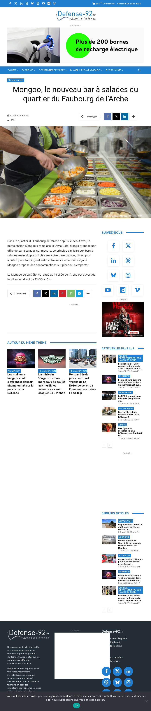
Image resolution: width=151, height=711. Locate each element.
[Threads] (26, 3)
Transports (125, 392)
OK (76, 705)
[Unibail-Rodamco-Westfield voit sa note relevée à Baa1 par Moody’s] (109, 539)
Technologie (126, 408)
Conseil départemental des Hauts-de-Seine (130, 358)
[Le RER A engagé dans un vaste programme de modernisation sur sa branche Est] (109, 395)
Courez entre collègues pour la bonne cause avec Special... (130, 561)
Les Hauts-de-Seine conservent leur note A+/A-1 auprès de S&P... (130, 366)
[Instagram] (38, 3)
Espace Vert (126, 521)
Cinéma (123, 425)
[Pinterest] (62, 293)
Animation (14, 370)
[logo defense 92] (76, 15)
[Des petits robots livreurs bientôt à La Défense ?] (109, 411)
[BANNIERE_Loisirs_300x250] (123, 319)
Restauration (15, 80)
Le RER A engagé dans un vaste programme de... (129, 398)
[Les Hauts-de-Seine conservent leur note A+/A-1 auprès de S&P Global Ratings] (109, 359)
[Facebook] (10, 3)
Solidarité (125, 555)
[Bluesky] (32, 3)
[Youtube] (43, 3)
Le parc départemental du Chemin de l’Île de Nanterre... (130, 527)
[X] (116, 116)
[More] (133, 116)
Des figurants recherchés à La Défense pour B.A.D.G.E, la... (130, 432)
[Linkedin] (21, 3)
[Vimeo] (54, 3)
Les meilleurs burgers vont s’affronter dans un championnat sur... (129, 382)
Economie (124, 537)
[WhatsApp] (71, 293)
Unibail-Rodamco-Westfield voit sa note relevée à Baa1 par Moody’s (129, 544)
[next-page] (110, 445)
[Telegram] (79, 293)
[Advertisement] (74, 315)
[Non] (146, 701)
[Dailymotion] (49, 3)
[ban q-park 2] (75, 45)
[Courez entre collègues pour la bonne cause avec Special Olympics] (109, 558)
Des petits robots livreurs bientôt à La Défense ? (128, 414)
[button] (139, 70)
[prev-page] (104, 445)
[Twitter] (15, 3)
